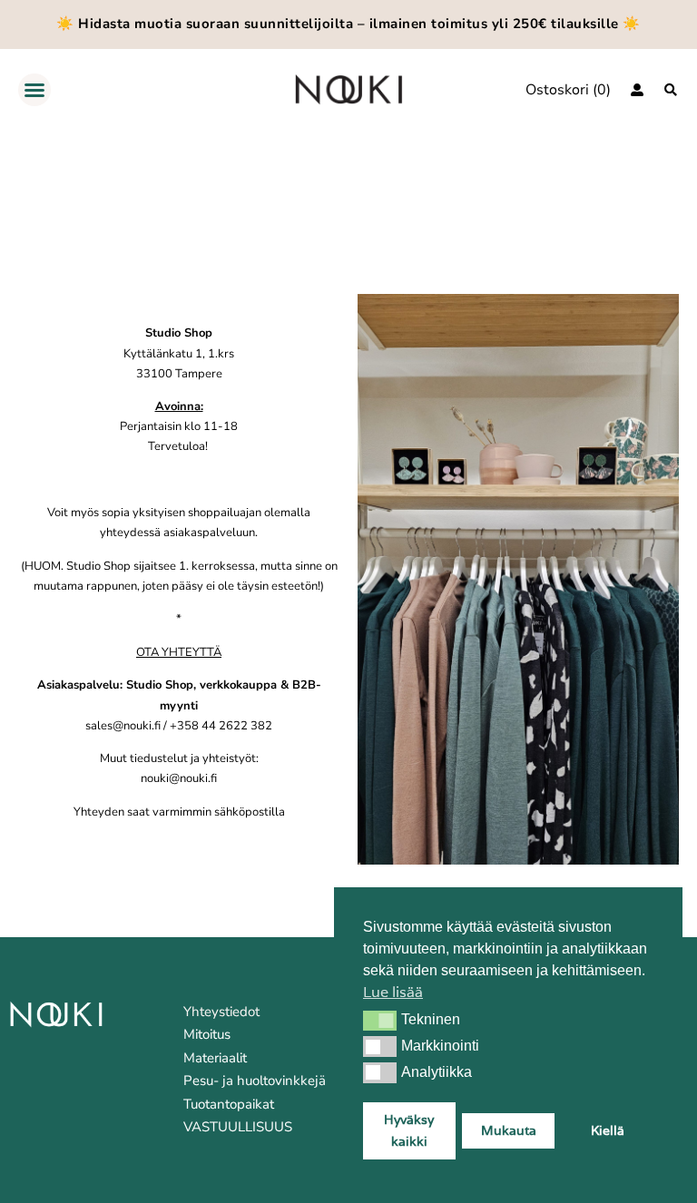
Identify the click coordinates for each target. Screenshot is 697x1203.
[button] (380, 1021)
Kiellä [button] (607, 1130)
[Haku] (670, 90)
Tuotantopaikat (228, 1104)
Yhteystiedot (221, 1011)
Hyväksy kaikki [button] (409, 1129)
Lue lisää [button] (393, 992)
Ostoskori (557, 90)
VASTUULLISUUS (237, 1127)
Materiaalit (215, 1058)
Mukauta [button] (508, 1130)
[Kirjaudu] (637, 90)
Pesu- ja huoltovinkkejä (254, 1080)
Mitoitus (207, 1034)
